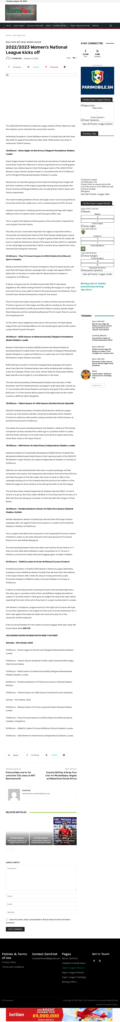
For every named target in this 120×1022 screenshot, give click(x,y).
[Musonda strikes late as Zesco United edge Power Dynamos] (86, 362)
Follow (97, 50)
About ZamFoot (70, 958)
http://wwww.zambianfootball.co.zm (36, 793)
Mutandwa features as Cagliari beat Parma (17, 842)
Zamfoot (17, 58)
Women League (34, 42)
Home (8, 35)
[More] (65, 67)
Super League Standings (74, 977)
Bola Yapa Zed (19, 35)
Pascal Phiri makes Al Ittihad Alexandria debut (41, 842)
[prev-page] (8, 850)
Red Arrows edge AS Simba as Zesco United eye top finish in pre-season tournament (102, 327)
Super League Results (73, 972)
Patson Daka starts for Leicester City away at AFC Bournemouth (20, 775)
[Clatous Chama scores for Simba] (65, 831)
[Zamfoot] (8, 58)
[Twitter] (100, 961)
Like (85, 50)
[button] (111, 25)
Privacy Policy (9, 962)
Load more (96, 385)
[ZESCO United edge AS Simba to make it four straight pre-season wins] (86, 350)
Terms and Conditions (13, 966)
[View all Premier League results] (97, 202)
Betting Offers (69, 981)
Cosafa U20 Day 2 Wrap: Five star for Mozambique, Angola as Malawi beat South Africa (61, 775)
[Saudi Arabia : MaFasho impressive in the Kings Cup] (86, 375)
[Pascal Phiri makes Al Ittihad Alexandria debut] (41, 831)
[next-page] (12, 850)
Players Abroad (17, 838)
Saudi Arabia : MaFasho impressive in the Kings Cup (102, 376)
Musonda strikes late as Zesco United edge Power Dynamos (103, 363)
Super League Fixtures (73, 967)
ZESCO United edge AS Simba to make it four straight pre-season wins (103, 351)
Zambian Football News (74, 963)
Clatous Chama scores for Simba (64, 842)
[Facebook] (94, 961)
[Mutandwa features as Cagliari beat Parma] (17, 831)
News (23, 42)
